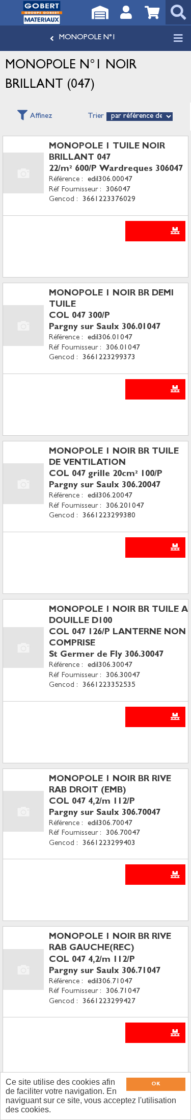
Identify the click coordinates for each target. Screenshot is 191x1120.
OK (155, 1084)
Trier (96, 116)
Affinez (41, 116)
